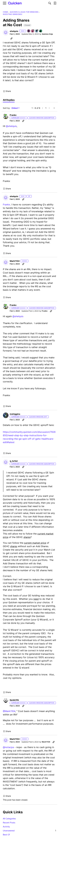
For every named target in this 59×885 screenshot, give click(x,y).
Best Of (6, 834)
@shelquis (11, 126)
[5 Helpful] (41, 31)
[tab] (8, 99)
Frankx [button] (13, 115)
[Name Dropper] (29, 31)
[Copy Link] (11, 38)
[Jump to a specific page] (54, 108)
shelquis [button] (14, 31)
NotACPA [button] (14, 700)
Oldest (14, 108)
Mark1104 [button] (14, 261)
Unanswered (29, 830)
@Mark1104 (9, 711)
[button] (6, 32)
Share (7, 91)
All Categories (9, 818)
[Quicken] (15, 3)
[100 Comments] (37, 31)
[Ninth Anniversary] (33, 31)
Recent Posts (9, 822)
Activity (6, 826)
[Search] (49, 3)
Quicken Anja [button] (47, 34)
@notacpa (8, 747)
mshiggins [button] (15, 414)
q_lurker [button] (14, 461)
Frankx (6, 204)
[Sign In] (54, 3)
